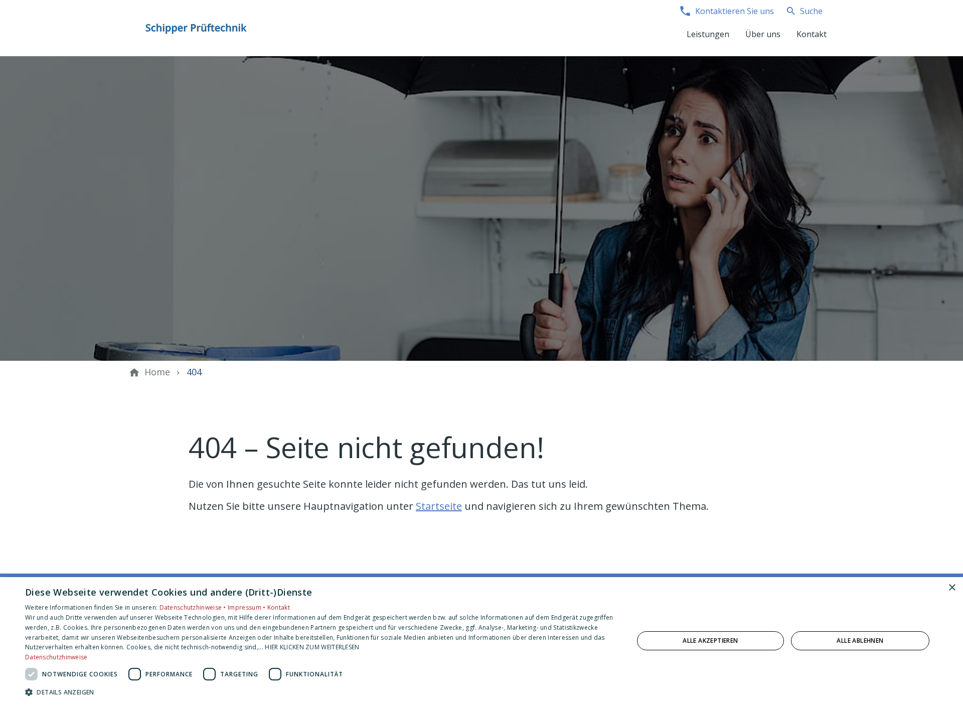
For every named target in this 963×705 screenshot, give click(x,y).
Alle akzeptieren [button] (710, 640)
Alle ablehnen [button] (860, 640)
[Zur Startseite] (196, 28)
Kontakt (278, 607)
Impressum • (247, 607)
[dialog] (481, 641)
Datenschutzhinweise (56, 657)
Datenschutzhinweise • (193, 607)
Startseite (439, 506)
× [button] (951, 588)
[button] (320, 691)
